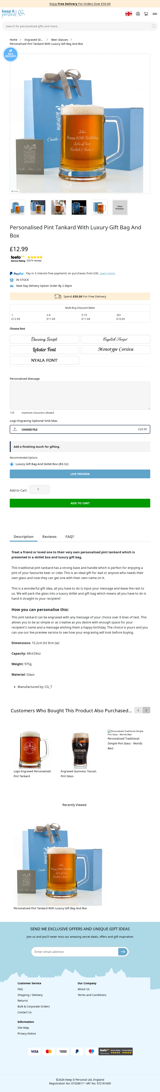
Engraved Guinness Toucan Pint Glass (78, 773)
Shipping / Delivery (30, 995)
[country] (128, 14)
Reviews (49, 536)
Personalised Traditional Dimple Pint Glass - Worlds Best (125, 743)
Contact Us (25, 1012)
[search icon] (153, 26)
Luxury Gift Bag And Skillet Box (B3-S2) (42, 464)
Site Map (23, 1027)
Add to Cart (80, 503)
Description (24, 536)
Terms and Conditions (92, 995)
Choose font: (17, 370)
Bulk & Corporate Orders (34, 1006)
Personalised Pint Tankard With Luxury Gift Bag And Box (50, 908)
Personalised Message (25, 378)
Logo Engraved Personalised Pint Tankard (32, 773)
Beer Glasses (59, 39)
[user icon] (137, 14)
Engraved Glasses (34, 39)
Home (13, 39)
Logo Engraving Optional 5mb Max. (34, 421)
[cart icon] (146, 14)
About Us (84, 989)
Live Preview (80, 474)
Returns (23, 1000)
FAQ (20, 989)
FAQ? (69, 536)
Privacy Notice (27, 1033)
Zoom (15, 191)
